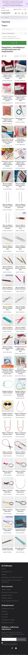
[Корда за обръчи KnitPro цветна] (8, 406)
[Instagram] (16, 648)
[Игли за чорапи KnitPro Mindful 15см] (8, 299)
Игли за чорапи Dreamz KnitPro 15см (7, 185)
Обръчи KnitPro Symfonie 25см (8, 452)
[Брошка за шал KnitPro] (20, 111)
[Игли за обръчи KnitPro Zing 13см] (20, 280)
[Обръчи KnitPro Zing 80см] (8, 522)
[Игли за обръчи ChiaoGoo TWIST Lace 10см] (8, 197)
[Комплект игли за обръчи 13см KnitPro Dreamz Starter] (20, 154)
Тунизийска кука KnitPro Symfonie (7, 549)
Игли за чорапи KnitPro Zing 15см (7, 328)
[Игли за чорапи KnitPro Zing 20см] (20, 320)
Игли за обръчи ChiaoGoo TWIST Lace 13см (20, 206)
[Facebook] (12, 648)
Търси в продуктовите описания (11, 38)
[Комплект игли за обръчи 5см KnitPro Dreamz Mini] (20, 339)
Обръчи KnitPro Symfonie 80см (20, 452)
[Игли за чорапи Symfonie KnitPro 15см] (8, 339)
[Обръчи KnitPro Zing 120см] (20, 464)
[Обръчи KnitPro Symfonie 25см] (8, 445)
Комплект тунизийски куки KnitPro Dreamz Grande (20, 371)
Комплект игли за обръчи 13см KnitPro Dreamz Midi (20, 98)
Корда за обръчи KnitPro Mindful (7, 392)
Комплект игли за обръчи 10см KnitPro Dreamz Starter (7, 164)
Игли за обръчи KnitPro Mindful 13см (20, 247)
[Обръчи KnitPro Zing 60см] (20, 502)
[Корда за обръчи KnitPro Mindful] (8, 384)
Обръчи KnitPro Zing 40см (8, 510)
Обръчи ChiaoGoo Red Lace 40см (20, 414)
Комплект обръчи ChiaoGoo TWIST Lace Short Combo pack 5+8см (8, 371)
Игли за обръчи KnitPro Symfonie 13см (20, 268)
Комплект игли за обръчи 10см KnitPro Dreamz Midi (20, 76)
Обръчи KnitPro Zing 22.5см (20, 491)
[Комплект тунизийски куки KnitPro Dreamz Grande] (20, 362)
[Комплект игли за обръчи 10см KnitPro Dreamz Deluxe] (8, 66)
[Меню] (16, 13)
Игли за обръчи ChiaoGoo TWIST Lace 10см (7, 206)
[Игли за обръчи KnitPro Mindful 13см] (20, 239)
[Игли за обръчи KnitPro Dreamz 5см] (20, 218)
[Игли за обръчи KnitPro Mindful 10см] (8, 239)
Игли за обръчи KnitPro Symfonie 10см (7, 268)
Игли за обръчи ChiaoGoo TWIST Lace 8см (7, 226)
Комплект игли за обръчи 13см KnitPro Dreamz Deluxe (7, 98)
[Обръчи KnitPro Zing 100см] (8, 464)
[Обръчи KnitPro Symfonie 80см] (20, 445)
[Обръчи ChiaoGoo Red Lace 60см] (8, 425)
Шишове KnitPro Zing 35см (20, 549)
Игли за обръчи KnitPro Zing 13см (20, 288)
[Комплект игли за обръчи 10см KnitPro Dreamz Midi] (20, 66)
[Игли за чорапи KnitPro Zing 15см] (8, 320)
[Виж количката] (26, 13)
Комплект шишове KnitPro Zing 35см (20, 140)
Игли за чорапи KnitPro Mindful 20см (20, 308)
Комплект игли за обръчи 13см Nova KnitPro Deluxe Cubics (7, 141)
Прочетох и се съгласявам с (10, 643)
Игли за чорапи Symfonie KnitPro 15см (7, 348)
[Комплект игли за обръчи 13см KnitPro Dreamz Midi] (20, 89)
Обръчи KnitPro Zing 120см (20, 472)
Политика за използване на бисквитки (13, 5)
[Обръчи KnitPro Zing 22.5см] (20, 483)
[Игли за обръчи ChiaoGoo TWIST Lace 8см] (8, 218)
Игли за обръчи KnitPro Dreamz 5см (20, 226)
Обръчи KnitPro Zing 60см (20, 510)
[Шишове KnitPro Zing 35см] (20, 541)
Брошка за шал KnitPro (20, 119)
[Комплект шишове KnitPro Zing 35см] (20, 132)
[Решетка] (3, 56)
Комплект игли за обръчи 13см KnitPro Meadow (7, 120)
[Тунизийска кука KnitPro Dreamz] (20, 522)
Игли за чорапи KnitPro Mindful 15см (7, 308)
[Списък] (5, 56)
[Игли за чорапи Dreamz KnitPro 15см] (8, 176)
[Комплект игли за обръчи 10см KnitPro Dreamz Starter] (8, 154)
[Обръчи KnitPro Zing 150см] (8, 483)
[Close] (27, 4)
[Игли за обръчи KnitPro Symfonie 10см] (8, 259)
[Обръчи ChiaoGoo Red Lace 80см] (20, 425)
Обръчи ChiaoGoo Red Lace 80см (20, 433)
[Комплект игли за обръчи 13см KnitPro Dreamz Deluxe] (8, 89)
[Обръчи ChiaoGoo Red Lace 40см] (20, 406)
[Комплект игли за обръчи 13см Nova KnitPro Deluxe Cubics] (8, 132)
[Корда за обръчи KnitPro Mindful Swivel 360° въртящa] (20, 384)
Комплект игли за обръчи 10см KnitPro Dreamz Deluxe (7, 76)
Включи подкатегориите (9, 36)
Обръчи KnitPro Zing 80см (8, 529)
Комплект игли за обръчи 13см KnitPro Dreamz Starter (20, 164)
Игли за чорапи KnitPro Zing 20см (20, 328)
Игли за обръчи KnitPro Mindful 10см (7, 247)
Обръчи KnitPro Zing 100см (8, 472)
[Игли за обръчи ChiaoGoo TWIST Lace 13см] (20, 197)
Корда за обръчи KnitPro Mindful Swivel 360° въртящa (20, 393)
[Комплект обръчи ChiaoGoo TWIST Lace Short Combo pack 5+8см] (8, 362)
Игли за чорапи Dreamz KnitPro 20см (20, 185)
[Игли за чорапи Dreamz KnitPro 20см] (20, 176)
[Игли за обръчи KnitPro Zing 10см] (8, 280)
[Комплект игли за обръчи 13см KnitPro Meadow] (8, 111)
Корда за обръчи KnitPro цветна (7, 414)
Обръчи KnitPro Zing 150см (8, 491)
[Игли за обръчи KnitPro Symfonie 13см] (20, 259)
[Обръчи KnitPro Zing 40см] (8, 502)
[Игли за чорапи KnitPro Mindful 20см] (20, 299)
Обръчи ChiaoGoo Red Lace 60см (7, 433)
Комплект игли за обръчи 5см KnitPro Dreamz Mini (20, 349)
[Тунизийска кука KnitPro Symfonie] (8, 541)
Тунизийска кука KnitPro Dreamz (20, 529)
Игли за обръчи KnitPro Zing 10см (7, 288)
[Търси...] (22, 13)
